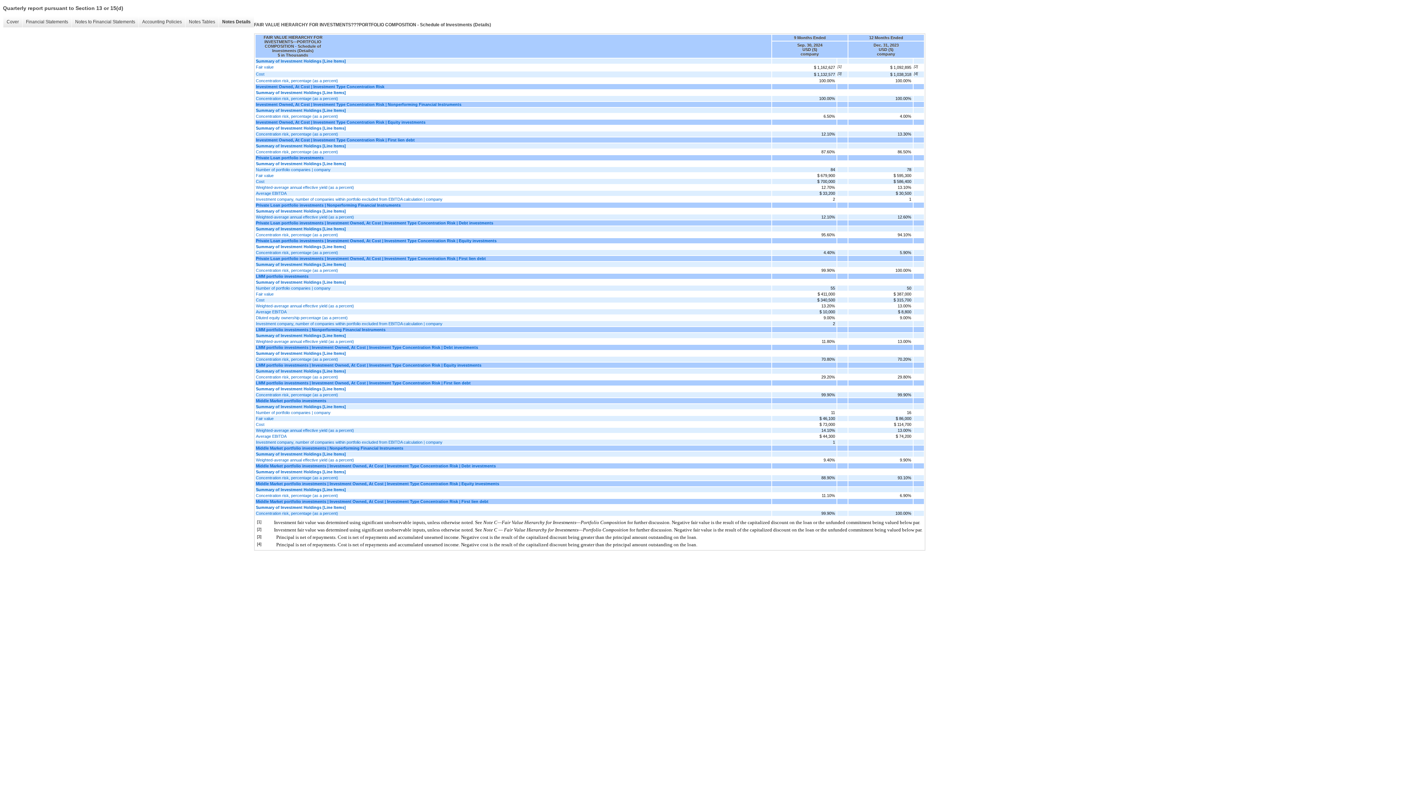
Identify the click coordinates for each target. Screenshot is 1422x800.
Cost (260, 74)
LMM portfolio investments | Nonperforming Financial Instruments (320, 329)
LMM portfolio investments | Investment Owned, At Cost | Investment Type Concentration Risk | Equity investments (368, 365)
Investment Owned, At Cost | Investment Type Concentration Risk (320, 86)
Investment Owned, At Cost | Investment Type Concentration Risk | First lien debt (335, 140)
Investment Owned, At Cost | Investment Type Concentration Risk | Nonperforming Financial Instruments (358, 104)
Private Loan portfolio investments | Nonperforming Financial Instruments (328, 205)
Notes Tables (202, 21)
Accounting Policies (162, 21)
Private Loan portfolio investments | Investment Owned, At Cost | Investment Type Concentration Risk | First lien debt (371, 258)
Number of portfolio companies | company (293, 169)
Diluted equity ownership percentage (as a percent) (302, 318)
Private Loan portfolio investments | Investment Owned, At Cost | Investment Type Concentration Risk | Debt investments (374, 223)
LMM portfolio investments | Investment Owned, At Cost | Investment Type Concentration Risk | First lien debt (363, 383)
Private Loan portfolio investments (290, 158)
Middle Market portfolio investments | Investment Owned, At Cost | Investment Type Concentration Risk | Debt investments (376, 466)
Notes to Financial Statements (105, 21)
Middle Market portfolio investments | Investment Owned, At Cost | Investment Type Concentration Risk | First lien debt (372, 501)
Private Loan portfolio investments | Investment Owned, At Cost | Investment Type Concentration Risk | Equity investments (376, 241)
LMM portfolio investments (282, 276)
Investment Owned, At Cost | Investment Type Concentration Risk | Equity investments (340, 122)
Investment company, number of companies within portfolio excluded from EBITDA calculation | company (349, 199)
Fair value (265, 67)
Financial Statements (47, 21)
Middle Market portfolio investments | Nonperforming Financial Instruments (329, 448)
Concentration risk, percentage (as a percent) (297, 81)
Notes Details (236, 21)
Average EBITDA (271, 193)
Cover (13, 21)
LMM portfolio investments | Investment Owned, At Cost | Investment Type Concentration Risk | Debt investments (367, 347)
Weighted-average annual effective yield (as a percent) (305, 187)
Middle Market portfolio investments (291, 401)
